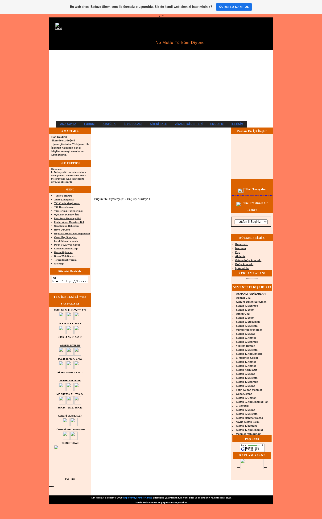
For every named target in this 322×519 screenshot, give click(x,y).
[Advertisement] (161, 85)
